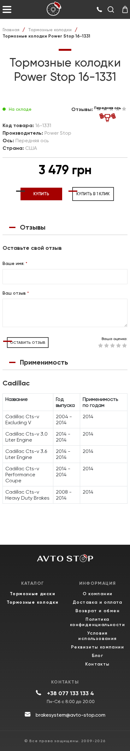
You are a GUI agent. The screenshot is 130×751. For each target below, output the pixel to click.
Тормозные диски (32, 593)
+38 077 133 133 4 (70, 693)
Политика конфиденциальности (97, 622)
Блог (97, 655)
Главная (11, 29)
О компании (98, 593)
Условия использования (97, 636)
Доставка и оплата (97, 602)
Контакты (97, 664)
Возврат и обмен (97, 610)
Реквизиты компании (97, 647)
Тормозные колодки (50, 29)
